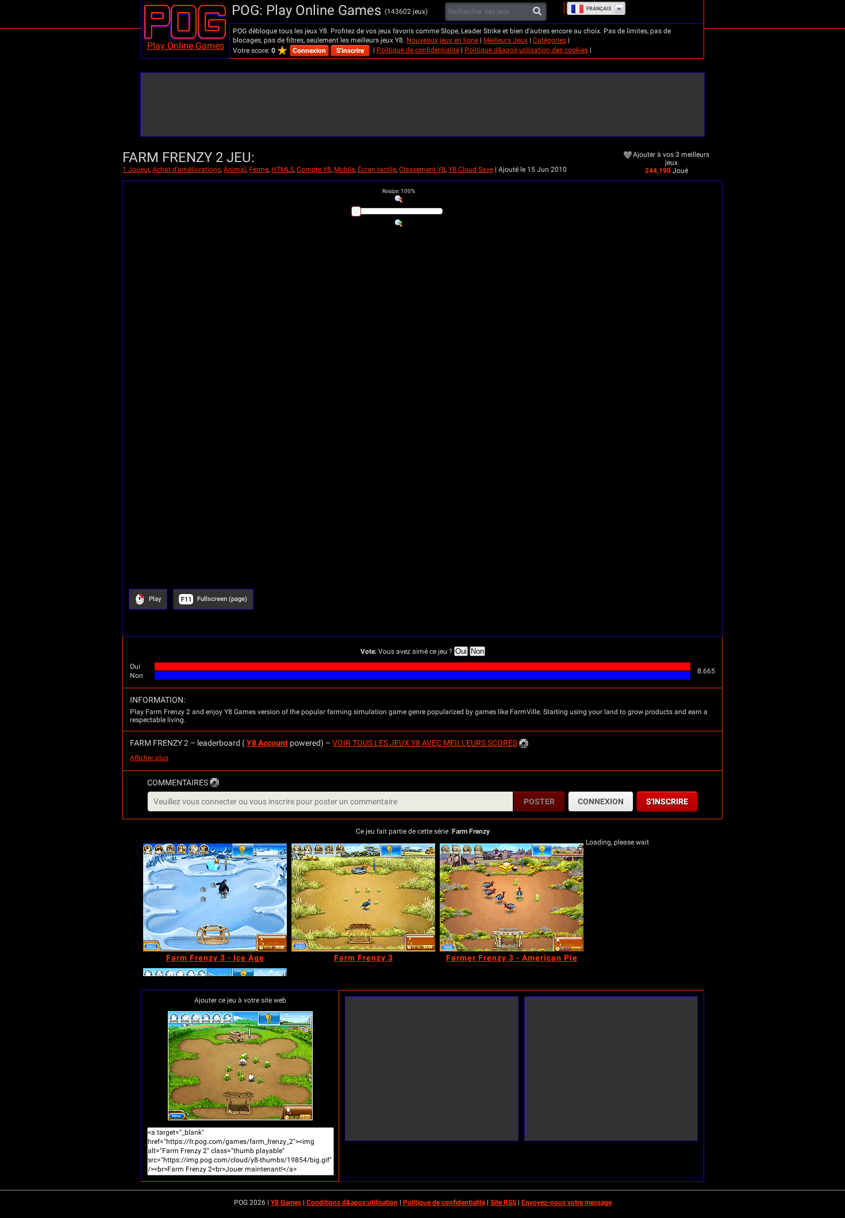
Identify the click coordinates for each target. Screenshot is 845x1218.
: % (398, 191)
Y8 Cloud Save (470, 169)
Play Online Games (185, 45)
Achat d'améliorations (186, 169)
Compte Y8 (314, 169)
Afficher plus (149, 758)
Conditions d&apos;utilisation (352, 1202)
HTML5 (282, 169)
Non (477, 651)
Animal (235, 169)
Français (599, 8)
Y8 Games (286, 1202)
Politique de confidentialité (418, 50)
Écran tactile (377, 169)
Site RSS (503, 1202)
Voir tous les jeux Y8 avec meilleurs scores (424, 742)
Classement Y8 (422, 169)
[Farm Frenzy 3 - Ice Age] (215, 897)
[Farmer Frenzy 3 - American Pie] (511, 897)
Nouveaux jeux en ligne (442, 40)
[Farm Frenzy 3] (363, 897)
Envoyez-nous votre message (566, 1202)
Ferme (258, 169)
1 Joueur (135, 169)
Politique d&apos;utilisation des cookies (526, 50)
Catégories (549, 40)
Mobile (344, 169)
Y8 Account (267, 742)
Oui (461, 651)
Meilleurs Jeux (505, 40)
